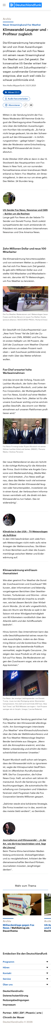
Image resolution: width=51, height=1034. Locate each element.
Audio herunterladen (18, 98)
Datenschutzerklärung (15, 995)
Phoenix (31, 1012)
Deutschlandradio (13, 990)
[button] (4, 5)
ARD (16, 1012)
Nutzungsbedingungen (16, 1000)
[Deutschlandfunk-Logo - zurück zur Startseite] (25, 5)
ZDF (22, 1012)
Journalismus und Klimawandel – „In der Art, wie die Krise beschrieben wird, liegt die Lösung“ (24, 844)
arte (39, 1012)
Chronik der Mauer (13, 1017)
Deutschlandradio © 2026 (18, 1021)
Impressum (9, 1004)
